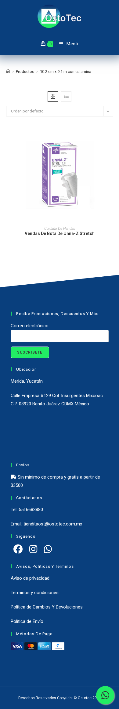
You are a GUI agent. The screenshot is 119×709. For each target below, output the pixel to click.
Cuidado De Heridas (59, 228)
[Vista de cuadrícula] (53, 96)
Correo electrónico (30, 325)
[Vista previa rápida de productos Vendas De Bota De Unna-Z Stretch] (111, 139)
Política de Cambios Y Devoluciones (47, 607)
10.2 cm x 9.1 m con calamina (65, 71)
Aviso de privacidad (30, 578)
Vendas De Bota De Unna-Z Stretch (60, 233)
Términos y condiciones (35, 592)
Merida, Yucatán (27, 381)
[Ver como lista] (66, 96)
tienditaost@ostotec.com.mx (52, 524)
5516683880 (31, 509)
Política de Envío (27, 621)
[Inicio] (8, 71)
